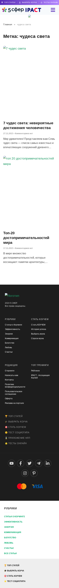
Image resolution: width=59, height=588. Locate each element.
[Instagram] (25, 473)
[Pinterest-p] (34, 473)
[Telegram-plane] (38, 463)
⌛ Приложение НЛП (17, 438)
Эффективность (13, 522)
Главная (7, 24)
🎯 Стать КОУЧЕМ (15, 427)
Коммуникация (12, 532)
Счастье (9, 548)
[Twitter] (29, 463)
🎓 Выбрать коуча (16, 421)
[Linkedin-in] (47, 463)
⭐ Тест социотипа (15, 581)
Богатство (10, 538)
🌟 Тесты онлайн (16, 443)
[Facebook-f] (20, 463)
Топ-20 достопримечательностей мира (26, 237)
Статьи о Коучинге (14, 517)
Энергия (9, 527)
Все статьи (10, 553)
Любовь (8, 543)
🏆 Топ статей (13, 416)
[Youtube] (11, 463)
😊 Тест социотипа (17, 432)
